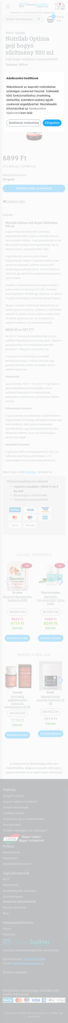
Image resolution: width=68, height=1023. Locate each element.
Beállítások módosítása (24, 123)
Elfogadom (52, 123)
